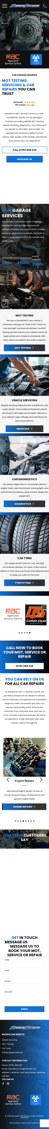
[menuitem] (24, 1039)
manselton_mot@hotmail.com (22, 1069)
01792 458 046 (15, 1065)
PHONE (7, 981)
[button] (4, 5)
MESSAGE (8, 992)
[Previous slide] (8, 780)
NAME (7, 960)
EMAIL (7, 970)
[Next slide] (41, 780)
